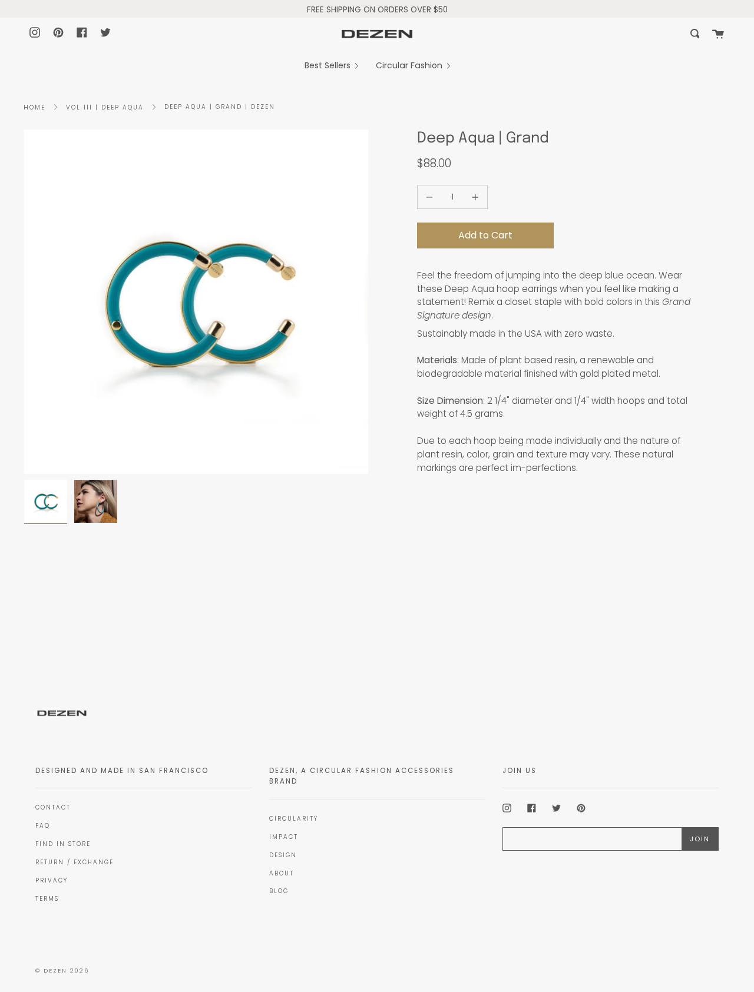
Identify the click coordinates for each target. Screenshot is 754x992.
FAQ (42, 826)
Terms (47, 899)
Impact (283, 837)
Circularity (293, 818)
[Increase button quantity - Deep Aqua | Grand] (473, 197)
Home (34, 107)
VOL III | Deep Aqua (105, 107)
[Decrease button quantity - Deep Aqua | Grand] (431, 197)
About (281, 873)
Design (283, 855)
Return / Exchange (74, 862)
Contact (53, 807)
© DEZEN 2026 (62, 970)
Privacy (51, 880)
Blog (279, 891)
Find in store (63, 844)
